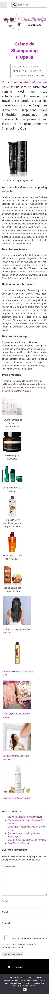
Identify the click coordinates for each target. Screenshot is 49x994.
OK (24, 990)
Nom (5, 901)
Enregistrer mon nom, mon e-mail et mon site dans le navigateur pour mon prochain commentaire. (24, 943)
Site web (6, 923)
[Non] (45, 984)
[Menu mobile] (3, 5)
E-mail (6, 912)
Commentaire (9, 866)
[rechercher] (14, 5)
